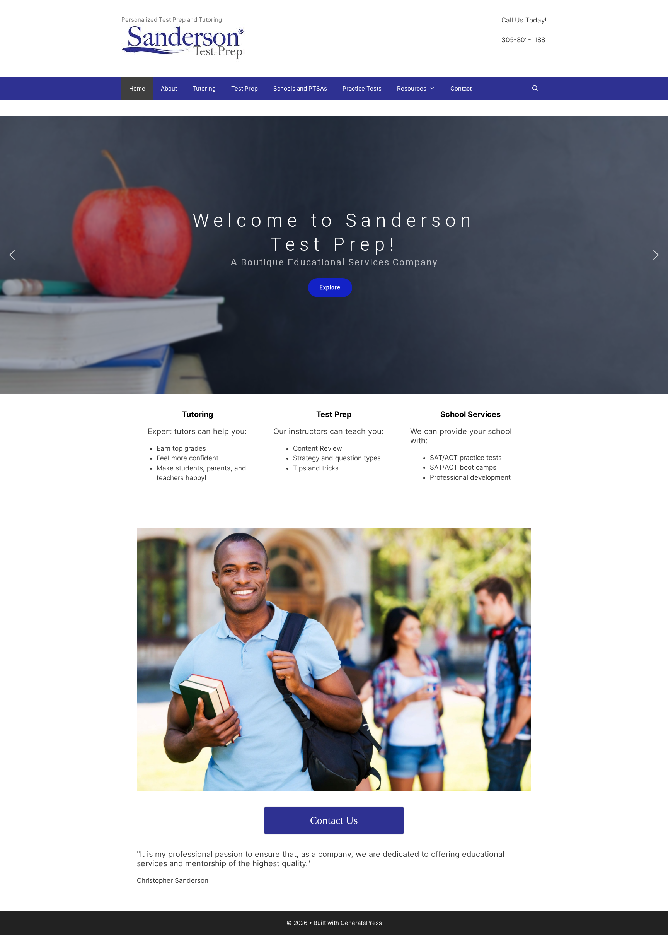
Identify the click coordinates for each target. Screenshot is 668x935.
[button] (12, 255)
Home (137, 88)
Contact (461, 88)
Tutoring (204, 88)
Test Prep (244, 88)
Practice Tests (362, 88)
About (169, 88)
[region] (334, 255)
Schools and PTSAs (300, 88)
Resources (411, 88)
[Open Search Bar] (535, 88)
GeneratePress (361, 922)
